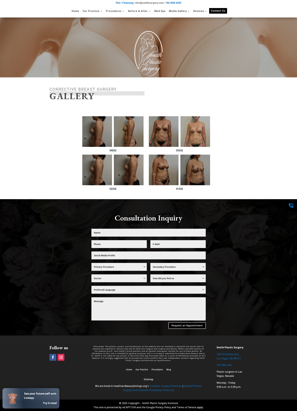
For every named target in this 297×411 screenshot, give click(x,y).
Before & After (138, 11)
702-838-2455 (173, 2)
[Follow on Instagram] (61, 357)
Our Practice (91, 11)
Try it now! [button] (50, 403)
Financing (127, 2)
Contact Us (218, 10)
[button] (113, 133)
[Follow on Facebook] (53, 357)
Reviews (198, 11)
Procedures (114, 11)
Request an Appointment (187, 325)
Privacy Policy (163, 407)
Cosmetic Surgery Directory (165, 386)
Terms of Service (186, 407)
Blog (168, 369)
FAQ (118, 2)
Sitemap (148, 379)
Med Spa (160, 11)
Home (75, 11)
